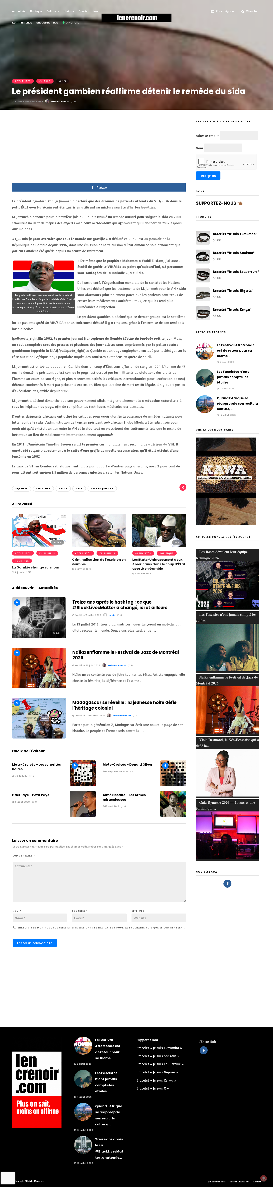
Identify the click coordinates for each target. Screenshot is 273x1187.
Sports (83, 11)
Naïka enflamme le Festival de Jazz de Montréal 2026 (125, 655)
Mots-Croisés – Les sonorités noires (36, 766)
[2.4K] (39, 636)
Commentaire (24, 855)
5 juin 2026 (20, 775)
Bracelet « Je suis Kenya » (156, 1080)
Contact (257, 1181)
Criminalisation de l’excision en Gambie (99, 561)
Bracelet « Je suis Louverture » (160, 1064)
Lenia (112, 615)
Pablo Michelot (60, 101)
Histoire (69, 11)
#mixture (43, 488)
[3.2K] (39, 687)
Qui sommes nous (217, 1181)
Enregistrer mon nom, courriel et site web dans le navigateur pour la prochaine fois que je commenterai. (101, 927)
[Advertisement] (99, 149)
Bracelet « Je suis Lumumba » (159, 1047)
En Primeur (47, 553)
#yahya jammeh (102, 488)
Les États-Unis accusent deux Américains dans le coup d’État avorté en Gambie (158, 564)
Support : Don (147, 1040)
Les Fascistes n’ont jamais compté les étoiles (233, 377)
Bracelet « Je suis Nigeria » (157, 1072)
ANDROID (72, 23)
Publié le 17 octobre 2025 (89, 715)
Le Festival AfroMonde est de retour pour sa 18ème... (235, 350)
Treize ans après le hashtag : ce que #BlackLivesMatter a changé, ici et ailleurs (119, 605)
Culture (51, 11)
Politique (36, 11)
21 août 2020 (22, 801)
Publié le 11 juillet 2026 (87, 615)
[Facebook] (227, 884)
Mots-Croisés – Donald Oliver (127, 764)
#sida (63, 488)
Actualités (19, 11)
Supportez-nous (47, 23)
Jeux (95, 11)
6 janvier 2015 (142, 573)
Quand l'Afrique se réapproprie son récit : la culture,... (237, 403)
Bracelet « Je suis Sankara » (157, 1056)
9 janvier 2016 (82, 568)
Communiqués (22, 23)
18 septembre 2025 (116, 771)
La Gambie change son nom (35, 567)
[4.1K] (39, 737)
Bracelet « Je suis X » (152, 1088)
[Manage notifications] (263, 1178)
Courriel (80, 911)
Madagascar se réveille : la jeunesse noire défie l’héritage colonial (124, 705)
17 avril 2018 (112, 806)
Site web (138, 911)
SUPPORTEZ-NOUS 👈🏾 (219, 203)
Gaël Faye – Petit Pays (30, 795)
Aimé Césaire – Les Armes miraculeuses (124, 797)
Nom (17, 911)
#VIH (79, 488)
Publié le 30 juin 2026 (87, 665)
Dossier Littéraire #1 (239, 1181)
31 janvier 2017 (22, 572)
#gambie (21, 488)
